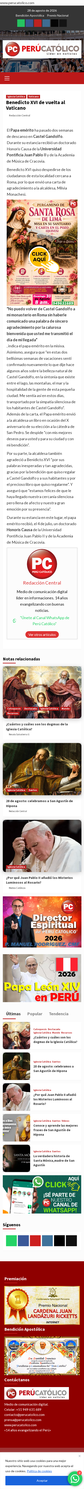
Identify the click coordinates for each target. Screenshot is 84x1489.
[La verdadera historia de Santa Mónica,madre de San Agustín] (16, 1158)
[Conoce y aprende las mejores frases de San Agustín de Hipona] (16, 1127)
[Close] (79, 1455)
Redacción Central (19, 115)
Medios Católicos (17, 887)
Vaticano (34, 96)
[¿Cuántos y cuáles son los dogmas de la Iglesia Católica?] (42, 692)
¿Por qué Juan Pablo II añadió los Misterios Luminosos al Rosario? (54, 1099)
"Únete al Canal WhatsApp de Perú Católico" (44, 620)
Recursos (12, 713)
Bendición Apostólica (30, 15)
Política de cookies (39, 1471)
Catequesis (14, 708)
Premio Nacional (57, 15)
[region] (42, 1470)
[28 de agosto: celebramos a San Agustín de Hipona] (42, 769)
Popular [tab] (34, 1013)
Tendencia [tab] (58, 1013)
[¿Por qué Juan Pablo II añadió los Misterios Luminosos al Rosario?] (42, 846)
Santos (33, 790)
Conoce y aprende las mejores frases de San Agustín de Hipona (55, 1130)
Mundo (66, 708)
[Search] (76, 77)
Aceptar (42, 1480)
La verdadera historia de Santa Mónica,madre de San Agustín (54, 1160)
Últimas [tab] (13, 1013)
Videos (65, 1121)
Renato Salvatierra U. (19, 734)
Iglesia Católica (16, 96)
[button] (7, 77)
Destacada (30, 708)
